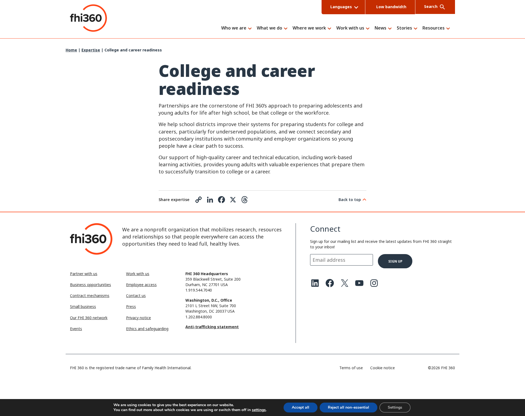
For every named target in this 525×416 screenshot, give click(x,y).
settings (259, 410)
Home (71, 50)
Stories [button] (404, 28)
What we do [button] (269, 28)
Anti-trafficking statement (212, 326)
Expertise (90, 50)
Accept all (300, 407)
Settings (395, 407)
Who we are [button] (233, 28)
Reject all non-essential (348, 407)
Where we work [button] (309, 28)
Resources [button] (433, 28)
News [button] (380, 28)
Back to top (350, 199)
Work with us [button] (350, 28)
